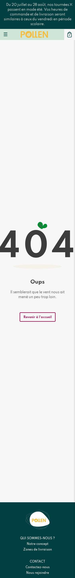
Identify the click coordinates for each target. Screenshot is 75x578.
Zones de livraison (37, 549)
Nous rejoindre (37, 573)
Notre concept (37, 544)
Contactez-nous (38, 567)
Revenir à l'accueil (37, 317)
